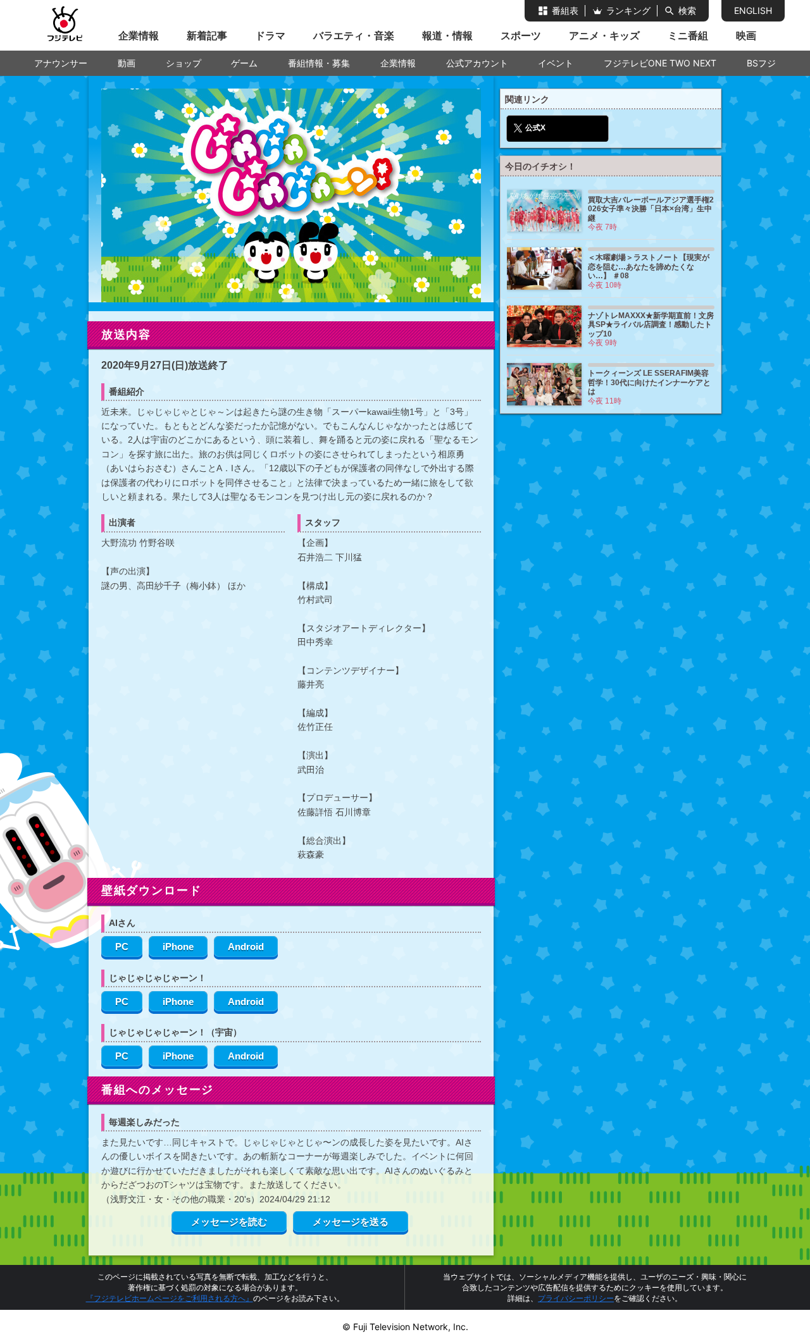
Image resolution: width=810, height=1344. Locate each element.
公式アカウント (477, 63)
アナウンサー (60, 63)
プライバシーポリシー (576, 1298)
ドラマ (270, 35)
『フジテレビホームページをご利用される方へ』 (169, 1298)
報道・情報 (447, 35)
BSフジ (761, 63)
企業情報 (138, 35)
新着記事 (207, 35)
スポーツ (521, 35)
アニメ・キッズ (604, 35)
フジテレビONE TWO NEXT (660, 63)
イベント (555, 63)
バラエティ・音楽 (353, 35)
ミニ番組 (688, 35)
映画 (746, 35)
